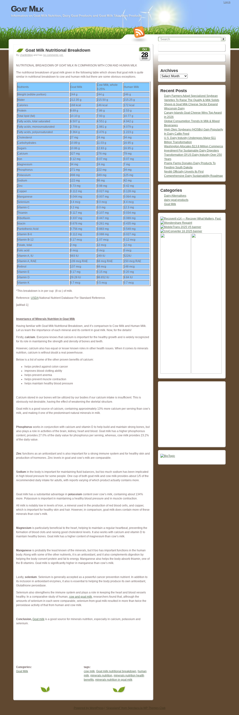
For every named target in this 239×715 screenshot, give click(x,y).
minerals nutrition (101, 675)
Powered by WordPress (89, 708)
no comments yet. (53, 55)
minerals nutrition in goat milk (113, 679)
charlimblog (26, 55)
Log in (227, 2)
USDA (35, 298)
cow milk (89, 671)
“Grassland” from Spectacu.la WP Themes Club (135, 708)
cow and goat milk (80, 596)
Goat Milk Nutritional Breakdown (57, 50)
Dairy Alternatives (175, 195)
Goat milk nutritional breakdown (116, 671)
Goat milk (38, 619)
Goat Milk (27, 8)
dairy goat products (176, 200)
